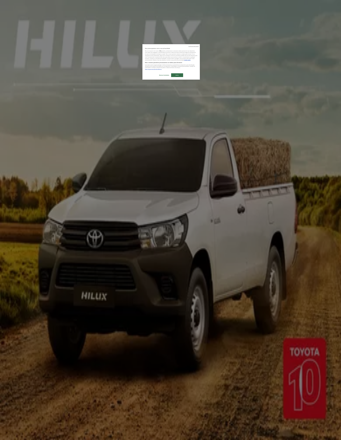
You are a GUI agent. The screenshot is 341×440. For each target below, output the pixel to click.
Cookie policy (187, 60)
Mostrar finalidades (164, 75)
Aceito (177, 75)
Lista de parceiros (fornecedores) (153, 69)
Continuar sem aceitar (193, 46)
